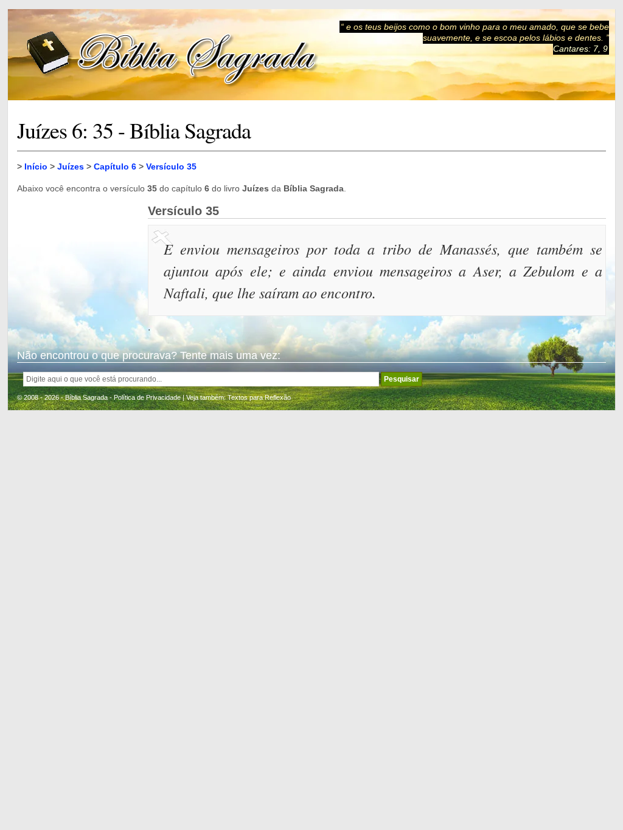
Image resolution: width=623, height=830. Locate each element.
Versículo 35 (171, 166)
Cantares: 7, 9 (580, 48)
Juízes (70, 166)
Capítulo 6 (115, 166)
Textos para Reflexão (259, 397)
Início (35, 166)
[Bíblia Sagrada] (172, 55)
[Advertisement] (78, 265)
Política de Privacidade (147, 397)
